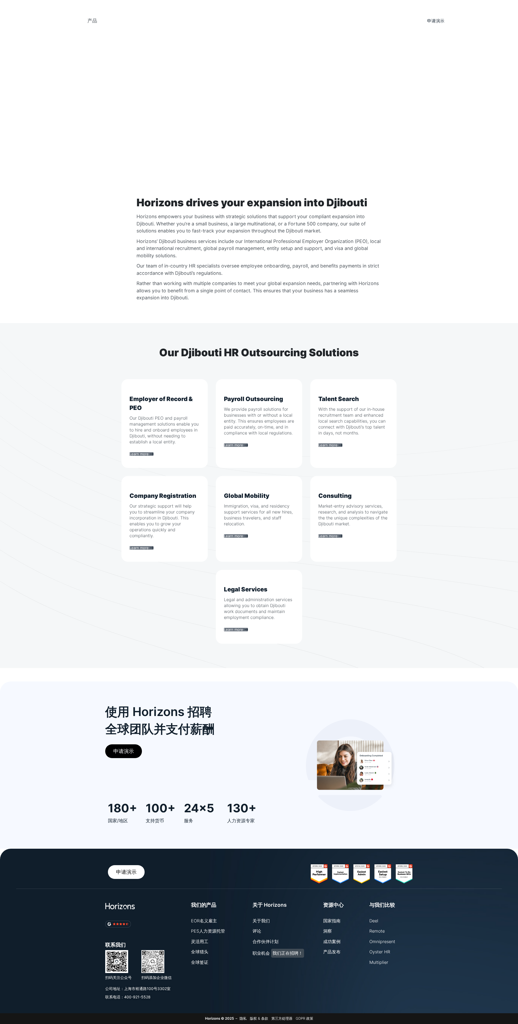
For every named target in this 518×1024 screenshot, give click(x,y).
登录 (480, 11)
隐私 (243, 1018)
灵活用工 (199, 941)
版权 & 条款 (259, 1018)
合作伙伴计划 (265, 941)
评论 (257, 931)
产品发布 (331, 951)
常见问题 (127, 26)
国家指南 (331, 920)
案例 (122, 11)
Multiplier (378, 962)
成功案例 (331, 941)
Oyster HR (379, 951)
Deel (373, 920)
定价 (143, 11)
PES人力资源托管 (208, 931)
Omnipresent (382, 941)
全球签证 (199, 962)
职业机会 (278, 953)
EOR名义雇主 (204, 920)
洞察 (327, 931)
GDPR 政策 (304, 1018)
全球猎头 (199, 951)
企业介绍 (169, 19)
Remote (377, 931)
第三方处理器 (281, 1018)
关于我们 (261, 920)
